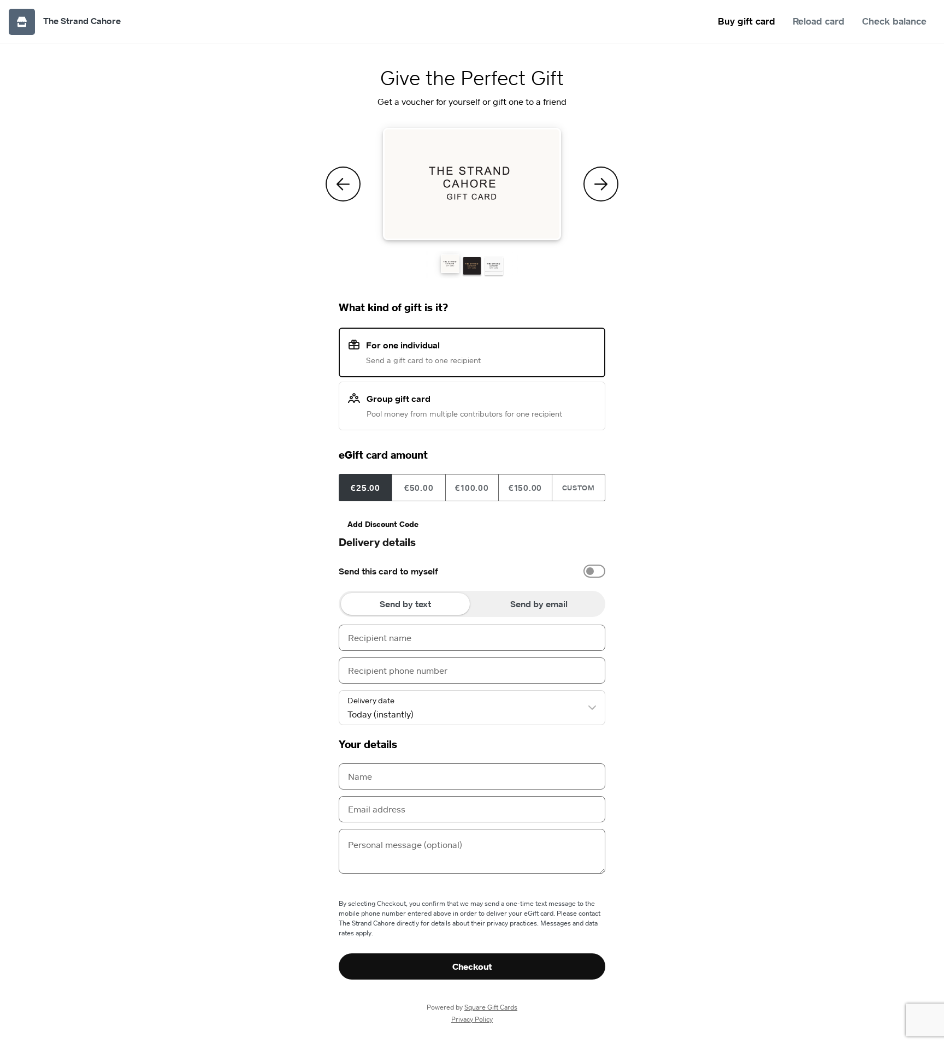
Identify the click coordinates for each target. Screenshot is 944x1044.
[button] (450, 263)
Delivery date (370, 700)
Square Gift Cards (490, 1007)
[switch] (594, 571)
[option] (472, 571)
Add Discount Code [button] (382, 524)
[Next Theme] (600, 184)
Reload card (819, 21)
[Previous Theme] (343, 184)
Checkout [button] (472, 966)
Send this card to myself (388, 571)
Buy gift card (746, 21)
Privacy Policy (472, 1019)
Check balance (894, 21)
